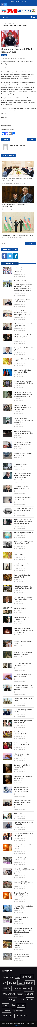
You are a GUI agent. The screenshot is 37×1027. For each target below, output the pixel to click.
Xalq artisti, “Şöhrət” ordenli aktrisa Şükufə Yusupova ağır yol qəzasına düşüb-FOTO (23, 394)
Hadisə (30, 982)
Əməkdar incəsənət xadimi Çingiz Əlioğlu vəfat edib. (22, 744)
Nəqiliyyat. (20, 994)
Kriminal (16, 988)
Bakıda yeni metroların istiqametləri (21, 918)
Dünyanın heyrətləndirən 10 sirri (23, 533)
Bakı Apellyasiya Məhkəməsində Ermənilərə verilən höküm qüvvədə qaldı (24, 871)
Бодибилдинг (18, 1025)
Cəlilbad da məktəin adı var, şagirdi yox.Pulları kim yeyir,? (23, 587)
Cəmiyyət (27, 976)
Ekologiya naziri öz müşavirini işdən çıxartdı (23, 349)
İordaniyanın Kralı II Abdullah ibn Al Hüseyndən (7, 139)
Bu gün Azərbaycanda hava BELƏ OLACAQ (22, 554)
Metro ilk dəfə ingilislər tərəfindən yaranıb (21, 859)
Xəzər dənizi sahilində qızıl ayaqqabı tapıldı (22, 576)
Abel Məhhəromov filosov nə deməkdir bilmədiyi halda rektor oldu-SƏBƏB (23, 475)
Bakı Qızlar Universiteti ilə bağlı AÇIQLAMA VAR (23, 907)
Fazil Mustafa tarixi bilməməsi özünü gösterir (23, 777)
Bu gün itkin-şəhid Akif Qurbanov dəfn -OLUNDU (21, 487)
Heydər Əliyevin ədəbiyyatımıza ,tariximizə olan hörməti (24, 543)
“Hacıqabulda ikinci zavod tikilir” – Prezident (22, 301)
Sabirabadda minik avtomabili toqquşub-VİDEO (23, 454)
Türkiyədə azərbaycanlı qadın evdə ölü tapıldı (23, 722)
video (5, 1005)
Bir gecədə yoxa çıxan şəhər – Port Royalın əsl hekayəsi (23, 509)
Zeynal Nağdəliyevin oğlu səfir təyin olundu (23, 824)
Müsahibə (27, 989)
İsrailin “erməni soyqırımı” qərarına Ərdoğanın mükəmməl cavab (15, 205)
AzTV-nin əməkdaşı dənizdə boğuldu (23, 711)
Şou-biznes (8, 1016)
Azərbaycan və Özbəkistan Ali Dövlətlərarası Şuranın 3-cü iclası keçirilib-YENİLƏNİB (23, 313)
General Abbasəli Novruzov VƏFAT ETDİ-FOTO (22, 618)
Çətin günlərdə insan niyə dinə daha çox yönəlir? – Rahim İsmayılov (23, 337)
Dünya (13, 982)
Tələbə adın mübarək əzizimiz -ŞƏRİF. (23, 642)
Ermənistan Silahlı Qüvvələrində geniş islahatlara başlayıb (23, 883)
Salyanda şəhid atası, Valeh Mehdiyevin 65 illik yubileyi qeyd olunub (22, 802)
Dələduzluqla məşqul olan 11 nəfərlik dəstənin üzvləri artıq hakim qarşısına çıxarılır (23, 930)
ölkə (13, 1005)
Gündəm (21, 983)
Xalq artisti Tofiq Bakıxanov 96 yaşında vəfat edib (23, 325)
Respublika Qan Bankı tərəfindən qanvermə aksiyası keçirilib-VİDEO (23, 420)
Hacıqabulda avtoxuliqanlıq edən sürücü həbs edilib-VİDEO (23, 432)
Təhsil (30, 999)
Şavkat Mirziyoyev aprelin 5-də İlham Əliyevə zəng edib (17, 235)
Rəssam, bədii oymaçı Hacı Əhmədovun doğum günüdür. (22, 443)
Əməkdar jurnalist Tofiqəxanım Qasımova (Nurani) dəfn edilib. (23, 382)
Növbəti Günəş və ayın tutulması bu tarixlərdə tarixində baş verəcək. (21, 895)
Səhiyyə (12, 999)
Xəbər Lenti (10, 263)
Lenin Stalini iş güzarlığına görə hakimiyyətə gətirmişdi (23, 653)
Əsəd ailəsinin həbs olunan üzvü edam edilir (22, 565)
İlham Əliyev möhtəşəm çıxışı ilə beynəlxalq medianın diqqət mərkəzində (23, 687)
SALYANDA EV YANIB (20, 464)
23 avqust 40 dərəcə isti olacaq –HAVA (24, 360)
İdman (21, 1005)
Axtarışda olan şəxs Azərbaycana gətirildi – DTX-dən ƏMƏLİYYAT (23, 407)
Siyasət (4, 55)
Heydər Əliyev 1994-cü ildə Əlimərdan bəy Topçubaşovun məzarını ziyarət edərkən (23, 522)
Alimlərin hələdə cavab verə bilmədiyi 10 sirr (22, 498)
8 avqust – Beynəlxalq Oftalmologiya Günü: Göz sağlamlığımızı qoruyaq (21, 789)
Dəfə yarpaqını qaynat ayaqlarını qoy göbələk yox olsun (32, 139)
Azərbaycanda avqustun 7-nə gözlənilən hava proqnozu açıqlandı (23, 847)
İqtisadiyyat (18, 1010)
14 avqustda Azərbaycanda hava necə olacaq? (22, 675)
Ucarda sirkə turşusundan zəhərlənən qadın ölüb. (22, 733)
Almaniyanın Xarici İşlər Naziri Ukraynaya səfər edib (23, 371)
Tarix (21, 999)
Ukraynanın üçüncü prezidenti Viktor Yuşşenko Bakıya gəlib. (23, 598)
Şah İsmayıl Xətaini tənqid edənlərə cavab (22, 766)
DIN (5, 983)
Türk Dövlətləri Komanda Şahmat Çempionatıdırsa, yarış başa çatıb (23, 943)
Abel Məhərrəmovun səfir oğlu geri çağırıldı (23, 835)
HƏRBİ (6, 988)
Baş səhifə (8, 977)
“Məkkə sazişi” (18, 814)
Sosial (4, 1000)
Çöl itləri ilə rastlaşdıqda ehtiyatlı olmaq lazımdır (21, 955)
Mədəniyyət (9, 994)
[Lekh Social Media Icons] (4, 256)
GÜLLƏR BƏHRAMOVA (19, 58)
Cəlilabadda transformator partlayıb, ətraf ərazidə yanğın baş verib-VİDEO (23, 630)
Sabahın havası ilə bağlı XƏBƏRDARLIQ (21, 755)
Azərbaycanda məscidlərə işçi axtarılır (23, 700)
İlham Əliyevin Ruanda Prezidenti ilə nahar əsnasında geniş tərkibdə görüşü (17, 179)
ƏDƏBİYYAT (21, 1015)
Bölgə (17, 977)
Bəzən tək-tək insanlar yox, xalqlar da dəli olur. (22, 664)
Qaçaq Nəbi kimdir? (20, 608)
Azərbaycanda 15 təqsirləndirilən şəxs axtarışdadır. (20, 270)
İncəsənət (6, 1011)
